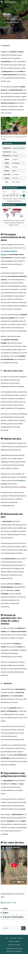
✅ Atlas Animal (6, 902)
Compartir (6, 45)
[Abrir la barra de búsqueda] (22, 2)
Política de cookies (14, 941)
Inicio (6, 938)
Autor (5, 908)
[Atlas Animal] (8, 2)
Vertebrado (15, 148)
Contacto (20, 938)
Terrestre (15, 159)
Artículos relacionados (13, 917)
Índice (5, 913)
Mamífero (22, 148)
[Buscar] (23, 928)
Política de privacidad (14, 945)
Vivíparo (14, 152)
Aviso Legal (13, 938)
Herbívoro (15, 155)
